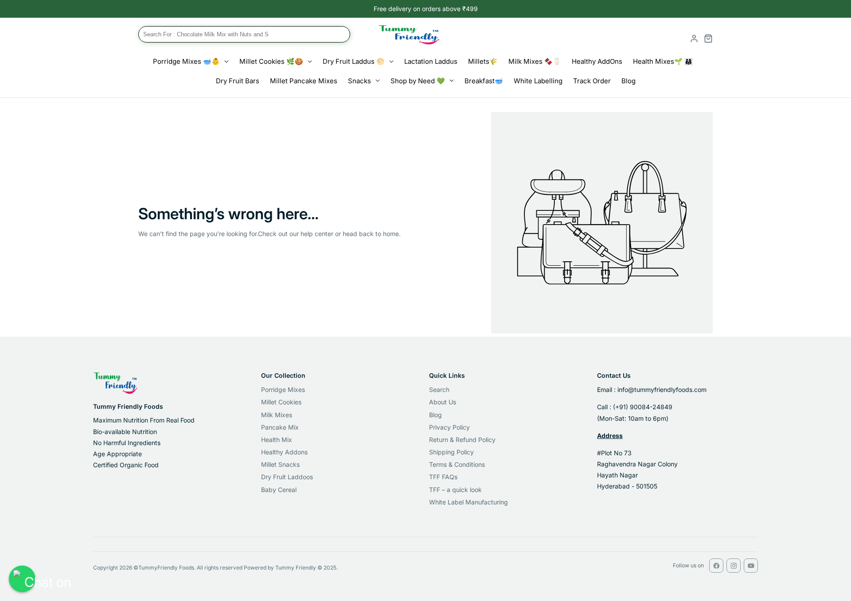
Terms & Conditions (457, 464)
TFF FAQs (443, 477)
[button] (244, 38)
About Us (442, 402)
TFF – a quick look (455, 489)
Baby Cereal (279, 489)
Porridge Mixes (283, 389)
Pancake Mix (280, 427)
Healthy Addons (284, 452)
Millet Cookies (281, 402)
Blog (435, 415)
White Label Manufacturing (468, 502)
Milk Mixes (276, 415)
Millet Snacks (280, 464)
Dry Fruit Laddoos (287, 477)
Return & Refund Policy (462, 439)
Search (439, 389)
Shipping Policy (451, 452)
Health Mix (276, 439)
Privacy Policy (449, 427)
